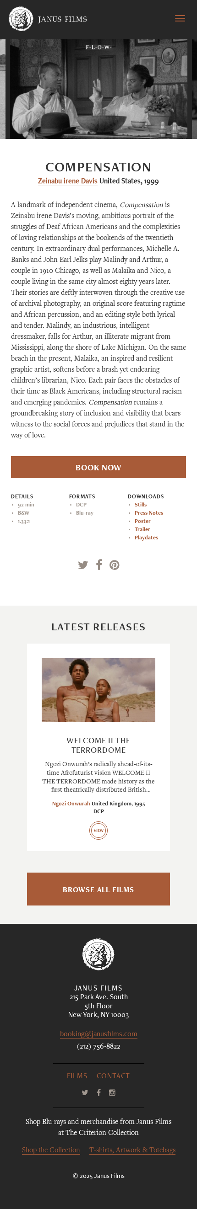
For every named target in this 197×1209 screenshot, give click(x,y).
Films (77, 1077)
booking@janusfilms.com (98, 1035)
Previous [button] (56, 120)
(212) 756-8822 (98, 1047)
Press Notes (149, 513)
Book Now (98, 468)
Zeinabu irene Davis (68, 182)
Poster (143, 521)
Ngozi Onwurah (71, 804)
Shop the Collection (51, 1150)
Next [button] (145, 120)
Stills (141, 505)
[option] (98, 89)
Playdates (146, 538)
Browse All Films (98, 891)
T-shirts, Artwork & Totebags (132, 1150)
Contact (114, 1077)
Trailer (142, 530)
